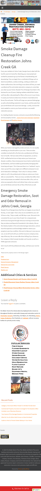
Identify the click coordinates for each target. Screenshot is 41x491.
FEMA (2, 256)
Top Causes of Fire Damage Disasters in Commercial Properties (19, 414)
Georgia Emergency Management (9, 262)
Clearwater (3, 316)
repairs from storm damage (25, 118)
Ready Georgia (5, 267)
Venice (38, 316)
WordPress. (26, 469)
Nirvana (20, 469)
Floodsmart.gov (5, 259)
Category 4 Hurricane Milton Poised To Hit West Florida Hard (18, 406)
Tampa (2, 318)
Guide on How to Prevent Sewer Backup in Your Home (16, 420)
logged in (11, 303)
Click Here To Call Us (21, 488)
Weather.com (4, 270)
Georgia (14, 11)
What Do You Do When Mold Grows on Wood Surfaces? (16, 417)
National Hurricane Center (7, 264)
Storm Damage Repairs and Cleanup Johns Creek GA (20, 279)
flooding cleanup (17, 120)
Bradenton (8, 318)
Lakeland (25, 318)
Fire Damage (7, 11)
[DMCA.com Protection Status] (4, 438)
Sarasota (10, 316)
